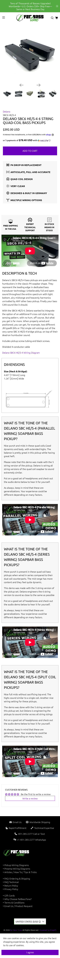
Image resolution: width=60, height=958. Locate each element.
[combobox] (13, 479)
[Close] (54, 440)
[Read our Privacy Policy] (52, 494)
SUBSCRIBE (30, 509)
